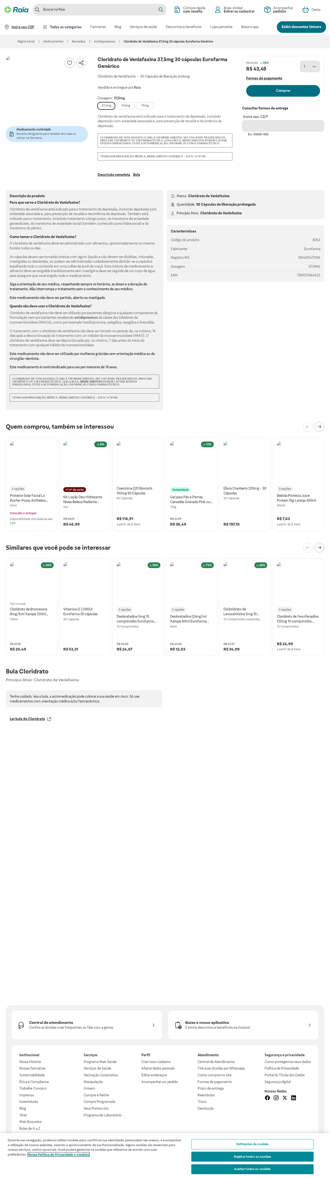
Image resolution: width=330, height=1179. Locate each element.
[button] (47, 97)
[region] (165, 1156)
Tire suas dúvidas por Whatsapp (221, 1068)
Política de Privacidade (282, 1068)
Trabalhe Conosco (33, 1088)
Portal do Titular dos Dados (285, 1075)
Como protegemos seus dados (288, 1062)
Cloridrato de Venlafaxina (209, 196)
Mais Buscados (30, 1122)
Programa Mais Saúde (100, 1062)
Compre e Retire (96, 1095)
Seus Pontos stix (96, 1108)
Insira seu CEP (255, 116)
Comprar (283, 91)
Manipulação (93, 1082)
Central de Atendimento (216, 1062)
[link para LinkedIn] (293, 1098)
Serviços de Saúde (97, 1068)
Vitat (23, 1115)
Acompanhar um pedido (159, 1082)
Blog (22, 1108)
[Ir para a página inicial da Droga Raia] (16, 9)
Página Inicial (26, 41)
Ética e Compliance (34, 1082)
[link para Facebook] (267, 1098)
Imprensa (26, 1095)
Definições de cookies (252, 1144)
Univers (89, 1088)
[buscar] (161, 9)
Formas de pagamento (215, 1082)
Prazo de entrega (211, 1088)
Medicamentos (53, 41)
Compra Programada (99, 1102)
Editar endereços (154, 1075)
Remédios (78, 41)
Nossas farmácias (32, 1068)
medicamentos (91, 381)
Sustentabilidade (32, 1075)
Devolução (206, 1108)
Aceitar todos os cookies (252, 1169)
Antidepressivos (104, 41)
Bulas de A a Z (29, 1128)
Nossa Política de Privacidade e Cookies (58, 1154)
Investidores (28, 1102)
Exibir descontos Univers (301, 27)
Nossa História (30, 1062)
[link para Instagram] (276, 1098)
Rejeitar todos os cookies (252, 1156)
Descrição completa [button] (114, 174)
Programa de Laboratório (103, 1115)
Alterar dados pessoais (158, 1068)
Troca (202, 1102)
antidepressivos (86, 317)
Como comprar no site (214, 1075)
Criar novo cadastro (156, 1062)
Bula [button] (136, 174)
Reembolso (206, 1095)
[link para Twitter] (285, 1098)
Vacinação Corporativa (101, 1075)
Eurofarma (312, 249)
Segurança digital (278, 1082)
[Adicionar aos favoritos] (69, 63)
